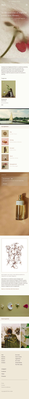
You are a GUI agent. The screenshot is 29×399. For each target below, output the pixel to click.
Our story (17, 354)
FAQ (2, 354)
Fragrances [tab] (4, 78)
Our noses (17, 360)
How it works (18, 356)
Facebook (3, 371)
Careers (3, 360)
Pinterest (3, 376)
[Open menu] (27, 4)
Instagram (3, 369)
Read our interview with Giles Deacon (10, 289)
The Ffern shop (18, 364)
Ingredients (18, 358)
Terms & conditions (5, 387)
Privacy (3, 385)
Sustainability (18, 362)
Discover (5, 183)
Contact (3, 362)
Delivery (3, 356)
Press (2, 383)
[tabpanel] (14, 93)
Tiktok (2, 373)
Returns (3, 358)
